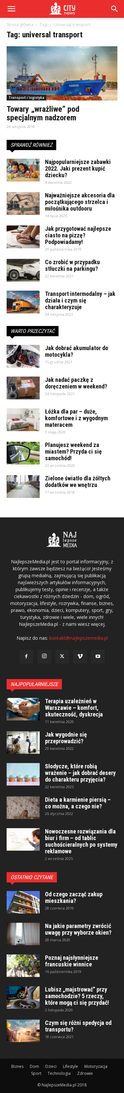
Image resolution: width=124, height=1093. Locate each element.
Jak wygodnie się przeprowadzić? (66, 738)
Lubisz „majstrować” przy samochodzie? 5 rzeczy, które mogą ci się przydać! (77, 996)
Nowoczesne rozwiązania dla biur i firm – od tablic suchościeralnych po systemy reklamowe (81, 841)
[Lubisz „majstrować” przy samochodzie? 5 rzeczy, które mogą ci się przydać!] (23, 997)
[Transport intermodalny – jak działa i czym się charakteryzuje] (23, 302)
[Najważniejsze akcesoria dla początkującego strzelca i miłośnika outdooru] (23, 203)
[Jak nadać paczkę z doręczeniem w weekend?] (23, 388)
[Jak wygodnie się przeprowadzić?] (23, 742)
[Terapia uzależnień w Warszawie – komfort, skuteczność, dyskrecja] (23, 709)
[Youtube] (97, 656)
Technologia (59, 1073)
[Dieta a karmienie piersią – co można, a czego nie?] (23, 807)
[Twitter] (62, 656)
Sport (36, 1073)
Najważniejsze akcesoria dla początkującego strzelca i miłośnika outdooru (80, 202)
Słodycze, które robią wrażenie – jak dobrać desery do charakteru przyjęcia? (80, 773)
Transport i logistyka (26, 97)
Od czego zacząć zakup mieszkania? (74, 897)
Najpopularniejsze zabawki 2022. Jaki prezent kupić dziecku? (78, 168)
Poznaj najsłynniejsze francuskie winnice (71, 961)
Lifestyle (70, 1066)
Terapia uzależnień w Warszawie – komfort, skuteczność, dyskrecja (74, 708)
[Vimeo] (80, 656)
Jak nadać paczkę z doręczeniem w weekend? (76, 383)
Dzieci (51, 1066)
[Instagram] (44, 656)
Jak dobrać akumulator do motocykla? (76, 351)
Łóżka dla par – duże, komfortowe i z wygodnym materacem (76, 418)
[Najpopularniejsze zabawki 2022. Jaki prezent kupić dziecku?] (23, 170)
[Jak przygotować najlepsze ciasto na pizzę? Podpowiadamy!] (23, 236)
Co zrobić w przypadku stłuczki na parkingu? (72, 265)
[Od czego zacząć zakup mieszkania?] (23, 902)
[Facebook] (26, 656)
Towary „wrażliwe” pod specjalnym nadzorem (43, 113)
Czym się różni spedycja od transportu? (78, 1026)
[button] (114, 9)
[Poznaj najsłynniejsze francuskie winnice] (23, 965)
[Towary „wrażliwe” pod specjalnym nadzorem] (62, 73)
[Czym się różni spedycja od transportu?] (23, 1031)
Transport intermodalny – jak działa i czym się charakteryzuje (80, 300)
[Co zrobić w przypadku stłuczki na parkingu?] (23, 270)
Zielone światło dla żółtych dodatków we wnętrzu (77, 481)
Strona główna (20, 24)
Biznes (17, 1066)
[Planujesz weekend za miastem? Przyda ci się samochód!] (23, 453)
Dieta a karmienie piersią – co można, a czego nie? (78, 803)
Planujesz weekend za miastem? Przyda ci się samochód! (73, 451)
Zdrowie (85, 1073)
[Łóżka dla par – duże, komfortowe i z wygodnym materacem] (23, 419)
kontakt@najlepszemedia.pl (78, 638)
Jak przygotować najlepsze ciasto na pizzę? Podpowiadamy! (78, 235)
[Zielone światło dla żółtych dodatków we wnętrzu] (23, 486)
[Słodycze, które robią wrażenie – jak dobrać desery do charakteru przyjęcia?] (23, 774)
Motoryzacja (95, 1066)
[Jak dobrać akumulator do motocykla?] (23, 356)
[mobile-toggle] (11, 9)
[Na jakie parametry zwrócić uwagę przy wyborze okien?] (23, 934)
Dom (34, 1066)
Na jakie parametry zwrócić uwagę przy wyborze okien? (78, 929)
